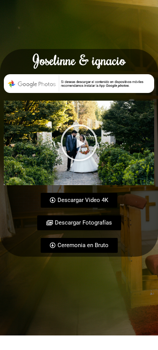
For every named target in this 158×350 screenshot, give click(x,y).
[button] (79, 143)
